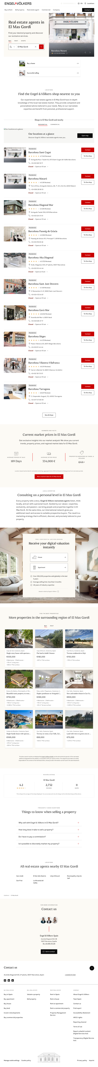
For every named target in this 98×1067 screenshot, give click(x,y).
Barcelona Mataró (37, 178)
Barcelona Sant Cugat (39, 152)
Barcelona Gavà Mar (38, 310)
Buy (10, 41)
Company (56, 10)
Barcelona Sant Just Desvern (43, 283)
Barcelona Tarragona (39, 389)
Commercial (46, 10)
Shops (23, 41)
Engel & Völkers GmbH (48, 756)
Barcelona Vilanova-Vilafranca (44, 362)
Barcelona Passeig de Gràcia (42, 231)
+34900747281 (70, 975)
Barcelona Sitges (37, 336)
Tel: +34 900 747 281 (49, 943)
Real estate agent (33, 10)
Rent (16, 41)
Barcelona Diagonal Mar (40, 204)
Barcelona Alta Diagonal (40, 257)
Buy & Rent (8, 10)
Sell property (19, 10)
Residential (42, 124)
